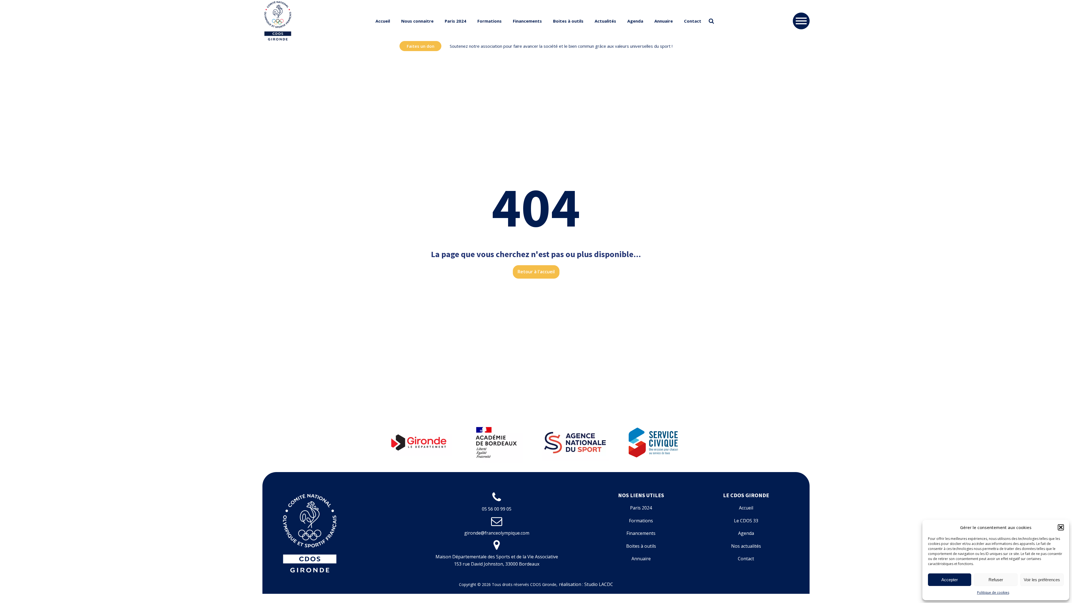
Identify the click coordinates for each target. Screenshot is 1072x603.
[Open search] (711, 21)
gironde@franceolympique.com (496, 533)
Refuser (996, 579)
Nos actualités (746, 546)
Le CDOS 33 (746, 521)
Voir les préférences (1042, 579)
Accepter (949, 579)
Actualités (605, 21)
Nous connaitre (417, 21)
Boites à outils (568, 21)
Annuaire (663, 21)
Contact (692, 21)
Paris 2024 (455, 21)
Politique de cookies (993, 592)
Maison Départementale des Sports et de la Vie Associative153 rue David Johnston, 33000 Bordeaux (497, 560)
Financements (527, 21)
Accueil (382, 21)
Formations (489, 21)
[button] (1061, 527)
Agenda (635, 21)
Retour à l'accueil (536, 272)
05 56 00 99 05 (496, 509)
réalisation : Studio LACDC (586, 584)
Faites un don (420, 46)
